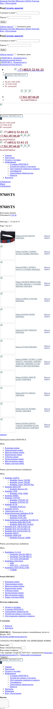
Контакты (9, 628)
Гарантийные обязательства (16, 612)
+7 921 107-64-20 (29, 96)
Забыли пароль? (6, 27)
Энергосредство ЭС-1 (14, 511)
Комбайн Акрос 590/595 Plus (22, 485)
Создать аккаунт (14, 8)
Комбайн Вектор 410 (18, 489)
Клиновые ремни (12, 448)
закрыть (3, 435)
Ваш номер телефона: (9, 650)
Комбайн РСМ (11, 504)
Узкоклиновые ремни (14, 450)
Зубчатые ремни (11, 457)
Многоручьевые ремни (14, 452)
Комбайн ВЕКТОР (13, 487)
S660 (12, 563)
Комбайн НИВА (12, 496)
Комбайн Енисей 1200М (20, 538)
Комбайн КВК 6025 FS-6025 (22, 524)
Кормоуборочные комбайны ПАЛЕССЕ (21, 520)
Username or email (8, 13)
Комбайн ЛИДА (12, 533)
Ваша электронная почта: (10, 648)
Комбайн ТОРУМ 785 (19, 502)
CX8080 (13, 570)
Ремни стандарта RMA (14, 463)
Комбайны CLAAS (13, 552)
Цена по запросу (47, 237)
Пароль (4, 17)
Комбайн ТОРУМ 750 (19, 500)
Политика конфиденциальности (13, 637)
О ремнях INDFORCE (14, 609)
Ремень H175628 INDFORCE (26, 347)
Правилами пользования (30, 655)
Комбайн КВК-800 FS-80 (20, 522)
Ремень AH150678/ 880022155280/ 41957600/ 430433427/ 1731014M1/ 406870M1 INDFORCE (28, 284)
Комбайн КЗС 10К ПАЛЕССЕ (17, 527)
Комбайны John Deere (14, 561)
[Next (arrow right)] (3, 708)
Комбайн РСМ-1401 (18, 518)
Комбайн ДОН (11, 491)
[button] (26, 444)
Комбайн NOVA (12, 509)
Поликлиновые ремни (14, 459)
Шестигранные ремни (14, 461)
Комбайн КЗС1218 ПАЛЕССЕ (18, 531)
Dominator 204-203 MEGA (21, 554)
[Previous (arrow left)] (1, 708)
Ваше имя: (4, 645)
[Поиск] (6, 77)
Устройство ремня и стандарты (18, 614)
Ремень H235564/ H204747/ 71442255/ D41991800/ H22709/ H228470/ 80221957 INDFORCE (27, 425)
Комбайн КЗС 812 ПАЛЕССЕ (17, 529)
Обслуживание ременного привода (20, 616)
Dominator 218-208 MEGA (21, 556)
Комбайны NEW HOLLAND (17, 568)
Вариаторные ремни (13, 455)
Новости (8, 626)
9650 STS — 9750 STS (19, 565)
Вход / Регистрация (13, 693)
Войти (3, 22)
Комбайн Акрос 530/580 (20, 480)
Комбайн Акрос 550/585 (20, 482)
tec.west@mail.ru (29, 99)
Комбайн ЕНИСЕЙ (13, 535)
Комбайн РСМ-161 (18, 507)
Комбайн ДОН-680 (18, 515)
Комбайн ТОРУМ (12, 498)
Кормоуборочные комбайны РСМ (19, 513)
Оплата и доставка (13, 607)
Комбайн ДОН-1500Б (19, 493)
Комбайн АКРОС (12, 478)
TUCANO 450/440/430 (19, 559)
